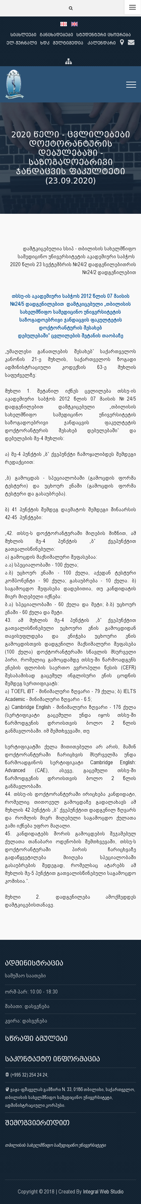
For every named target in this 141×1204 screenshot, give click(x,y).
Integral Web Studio (103, 1192)
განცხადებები (56, 34)
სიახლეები (23, 34)
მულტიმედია (68, 43)
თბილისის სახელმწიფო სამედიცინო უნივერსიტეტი (55, 1145)
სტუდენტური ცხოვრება (103, 34)
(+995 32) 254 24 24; (29, 1075)
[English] (76, 23)
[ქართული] (65, 23)
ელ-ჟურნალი (22, 43)
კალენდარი (102, 43)
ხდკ (45, 43)
